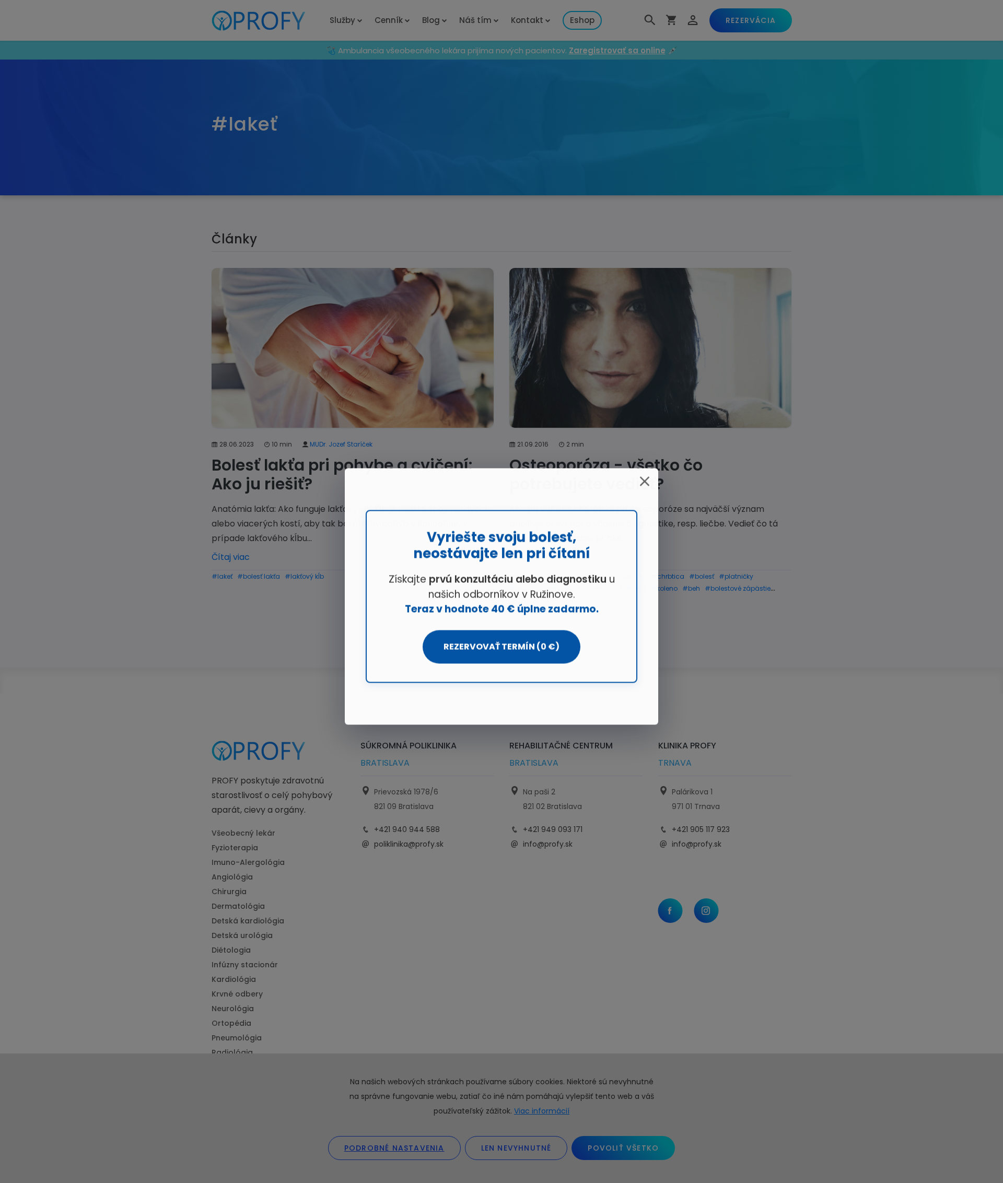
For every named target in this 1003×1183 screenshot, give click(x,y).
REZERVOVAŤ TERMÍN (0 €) (501, 647)
